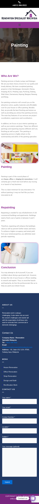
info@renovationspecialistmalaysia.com (17, 347)
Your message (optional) (10, 446)
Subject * (5, 437)
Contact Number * (8, 417)
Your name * (6, 397)
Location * (5, 427)
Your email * (6, 407)
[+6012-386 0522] (19, 2)
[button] (19, 25)
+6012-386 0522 (19, 5)
